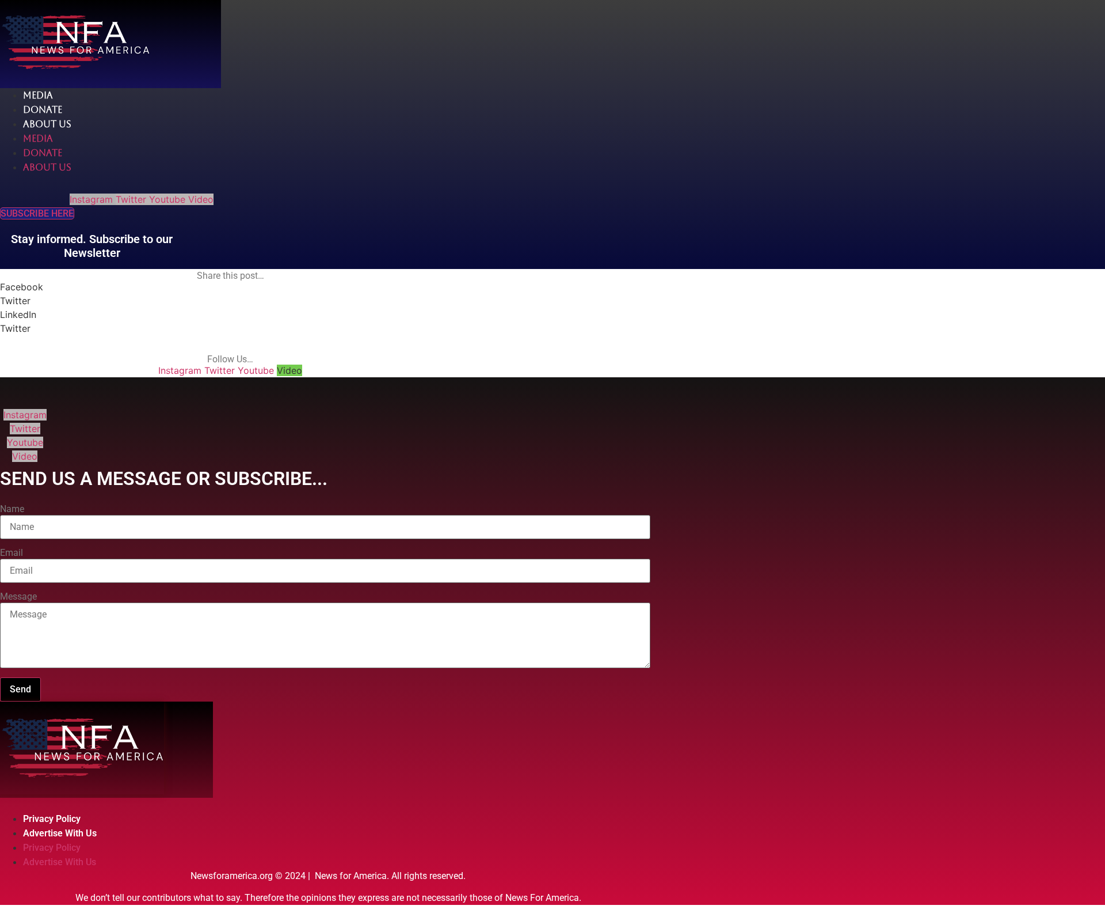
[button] (230, 287)
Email (11, 553)
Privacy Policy (52, 818)
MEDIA (38, 95)
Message (18, 596)
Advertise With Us (60, 833)
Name (12, 509)
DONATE (42, 109)
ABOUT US (47, 124)
